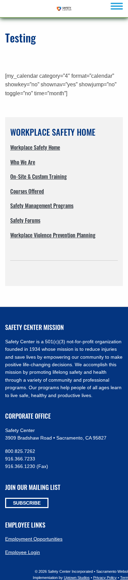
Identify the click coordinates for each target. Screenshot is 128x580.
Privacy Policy (105, 578)
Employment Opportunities (33, 539)
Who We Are (22, 162)
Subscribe (27, 503)
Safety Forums (25, 220)
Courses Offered (27, 191)
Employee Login (22, 552)
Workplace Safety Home (35, 147)
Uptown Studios (77, 578)
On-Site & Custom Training (38, 176)
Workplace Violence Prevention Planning (53, 235)
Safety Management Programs (41, 205)
